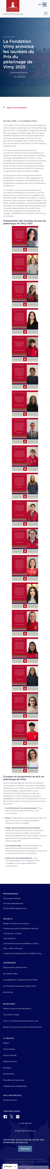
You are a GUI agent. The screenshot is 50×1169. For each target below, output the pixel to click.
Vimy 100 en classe (11, 1015)
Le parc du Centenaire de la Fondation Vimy (22, 953)
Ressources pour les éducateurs (17, 1008)
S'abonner (25, 1149)
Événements (8, 1074)
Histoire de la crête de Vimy (15, 967)
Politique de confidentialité (15, 1086)
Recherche (8, 992)
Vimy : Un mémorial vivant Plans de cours (20, 1021)
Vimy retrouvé (9, 938)
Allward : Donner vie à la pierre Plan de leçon (22, 1027)
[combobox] (10, 1166)
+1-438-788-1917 (25, 1123)
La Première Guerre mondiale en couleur (21, 943)
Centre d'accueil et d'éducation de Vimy (20, 928)
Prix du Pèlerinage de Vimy (15, 908)
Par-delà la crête (10, 974)
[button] (44, 13)
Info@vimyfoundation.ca (25, 1131)
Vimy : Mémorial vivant (12, 948)
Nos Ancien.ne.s (10, 1100)
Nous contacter (10, 1055)
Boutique (7, 1068)
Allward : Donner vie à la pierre (16, 923)
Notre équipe (9, 1049)
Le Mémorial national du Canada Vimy (19, 986)
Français (8, 1166)
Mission (6, 1043)
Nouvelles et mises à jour (14, 1080)
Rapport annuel (10, 1061)
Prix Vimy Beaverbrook (13, 903)
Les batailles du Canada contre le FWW (20, 980)
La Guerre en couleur (12, 933)
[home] (13, 8)
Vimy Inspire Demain (12, 898)
